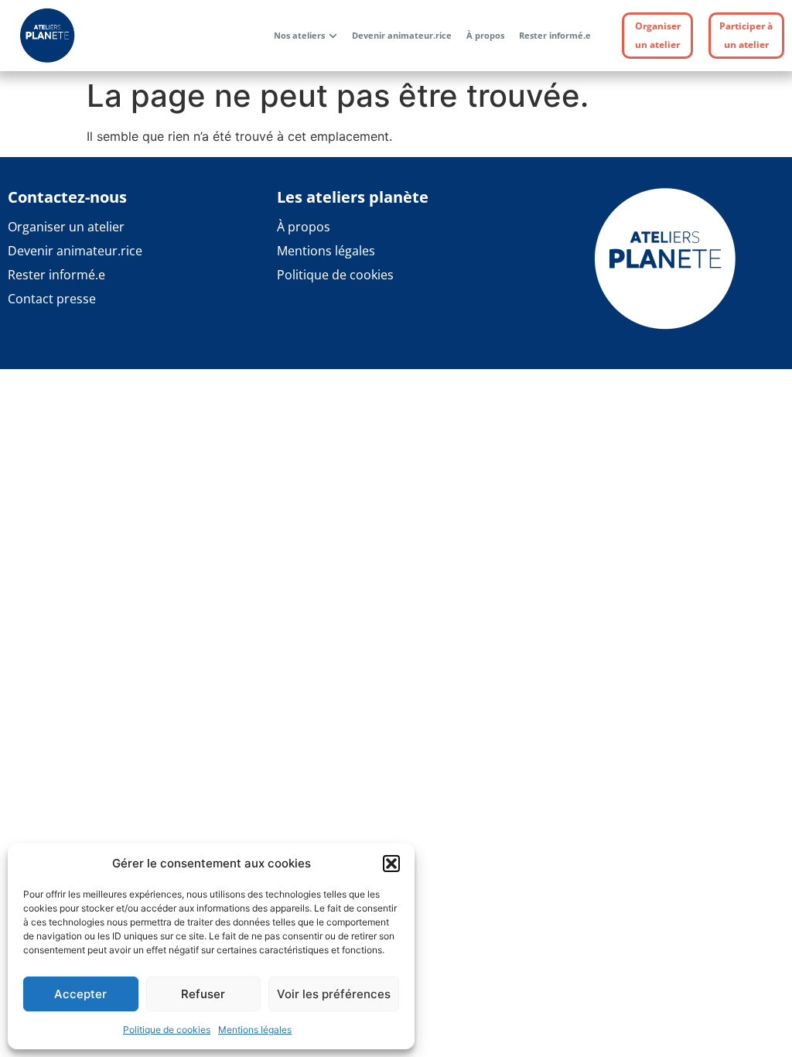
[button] (391, 863)
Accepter (80, 994)
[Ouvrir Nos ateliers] (333, 36)
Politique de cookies (166, 1029)
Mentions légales (255, 1029)
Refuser (203, 994)
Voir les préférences (334, 994)
